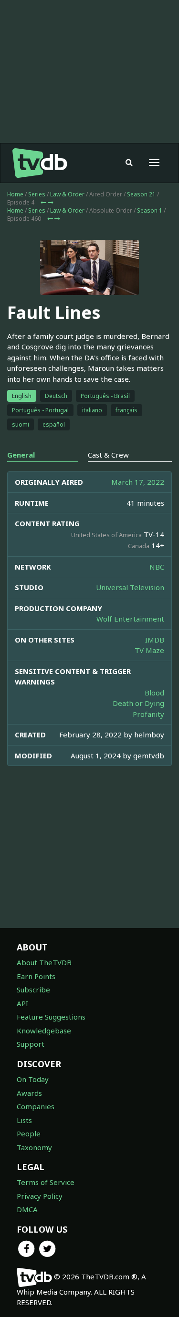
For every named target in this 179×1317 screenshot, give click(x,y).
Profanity (148, 714)
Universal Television (130, 587)
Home (15, 194)
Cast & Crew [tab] (108, 454)
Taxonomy (34, 1147)
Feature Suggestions (51, 1016)
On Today (33, 1079)
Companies (35, 1106)
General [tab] (21, 454)
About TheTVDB (44, 962)
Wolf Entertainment (130, 618)
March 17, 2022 (137, 482)
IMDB (154, 639)
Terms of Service (45, 1182)
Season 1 (149, 210)
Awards (29, 1093)
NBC (156, 567)
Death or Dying (138, 703)
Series (36, 194)
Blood (154, 692)
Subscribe (33, 989)
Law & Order (67, 194)
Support (30, 1044)
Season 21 (141, 194)
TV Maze (149, 650)
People (29, 1133)
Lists (24, 1120)
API (22, 1003)
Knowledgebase (44, 1030)
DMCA (27, 1209)
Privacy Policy (40, 1196)
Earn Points (36, 976)
